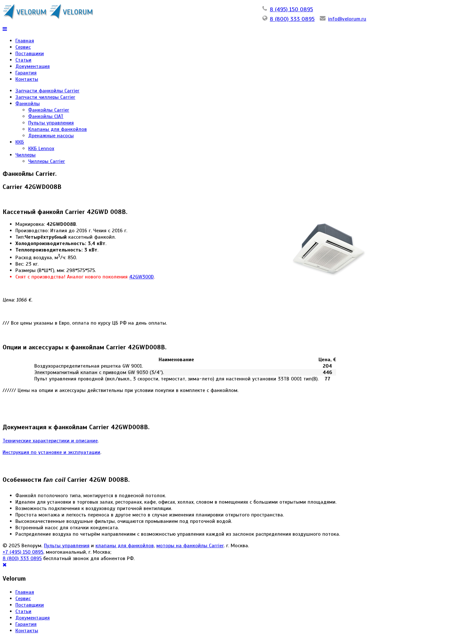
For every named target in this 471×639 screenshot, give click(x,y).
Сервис (23, 47)
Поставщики (29, 53)
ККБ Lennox (41, 148)
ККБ (19, 142)
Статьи (23, 60)
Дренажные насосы (51, 135)
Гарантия (26, 73)
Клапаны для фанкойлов (57, 129)
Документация (32, 66)
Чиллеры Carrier (46, 161)
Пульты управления (51, 123)
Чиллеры (25, 155)
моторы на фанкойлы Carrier (190, 545)
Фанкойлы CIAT (45, 116)
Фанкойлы (27, 103)
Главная (24, 41)
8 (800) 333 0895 (292, 18)
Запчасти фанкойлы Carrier (47, 91)
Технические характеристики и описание (50, 441)
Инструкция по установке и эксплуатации (51, 452)
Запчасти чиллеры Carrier (45, 97)
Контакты (26, 79)
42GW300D (141, 277)
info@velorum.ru (347, 19)
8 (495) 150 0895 (291, 9)
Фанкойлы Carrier (48, 110)
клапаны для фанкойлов (124, 545)
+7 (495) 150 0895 (23, 552)
